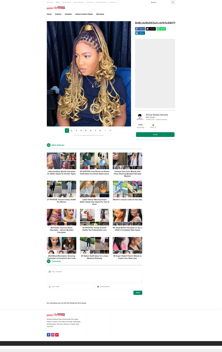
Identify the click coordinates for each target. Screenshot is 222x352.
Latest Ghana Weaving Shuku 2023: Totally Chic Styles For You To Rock (94, 201)
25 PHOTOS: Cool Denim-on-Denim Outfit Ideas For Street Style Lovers (94, 172)
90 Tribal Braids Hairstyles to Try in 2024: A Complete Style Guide (127, 229)
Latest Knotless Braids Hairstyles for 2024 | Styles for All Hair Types (61, 172)
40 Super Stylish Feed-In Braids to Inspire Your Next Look (127, 257)
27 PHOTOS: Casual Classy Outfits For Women (61, 200)
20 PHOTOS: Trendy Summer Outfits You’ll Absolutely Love (94, 229)
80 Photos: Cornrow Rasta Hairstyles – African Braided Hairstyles (61, 230)
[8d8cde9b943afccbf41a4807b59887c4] (89, 125)
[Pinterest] (57, 334)
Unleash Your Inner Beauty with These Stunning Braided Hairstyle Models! (127, 173)
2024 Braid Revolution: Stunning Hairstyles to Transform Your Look (62, 257)
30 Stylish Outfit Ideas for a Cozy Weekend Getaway (94, 257)
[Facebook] (48, 334)
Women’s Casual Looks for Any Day (127, 199)
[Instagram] (52, 334)
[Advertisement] (155, 73)
